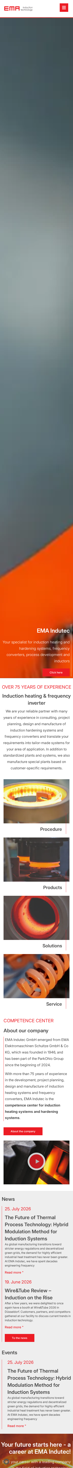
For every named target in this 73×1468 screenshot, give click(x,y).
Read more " (16, 1426)
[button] (36, 1162)
